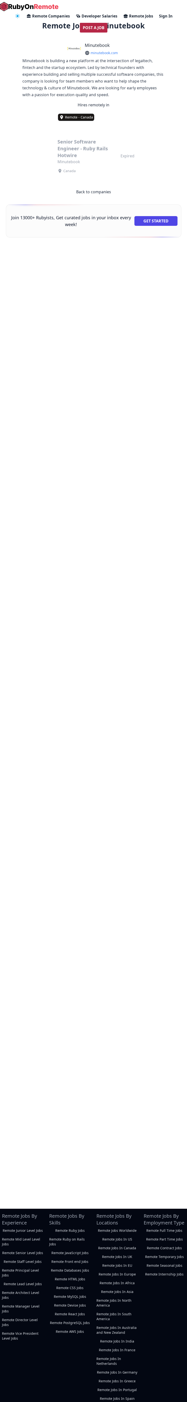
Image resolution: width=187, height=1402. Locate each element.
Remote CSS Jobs (70, 1287)
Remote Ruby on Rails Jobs (67, 1241)
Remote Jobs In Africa (117, 1283)
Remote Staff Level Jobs (23, 1261)
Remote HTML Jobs (70, 1279)
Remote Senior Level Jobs (22, 1252)
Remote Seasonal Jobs (164, 1265)
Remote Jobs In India (117, 1341)
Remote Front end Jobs (69, 1261)
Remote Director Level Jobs (20, 1322)
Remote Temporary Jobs (164, 1256)
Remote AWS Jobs (70, 1331)
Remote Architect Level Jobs (20, 1295)
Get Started (155, 221)
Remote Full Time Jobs (164, 1230)
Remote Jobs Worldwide (117, 1230)
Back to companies (93, 191)
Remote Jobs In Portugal (117, 1389)
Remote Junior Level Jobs (23, 1230)
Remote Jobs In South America (113, 1316)
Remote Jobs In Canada (117, 1248)
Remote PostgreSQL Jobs (70, 1322)
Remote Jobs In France (117, 1350)
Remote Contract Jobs (164, 1248)
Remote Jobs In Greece (117, 1381)
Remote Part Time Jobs (164, 1239)
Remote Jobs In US (117, 1239)
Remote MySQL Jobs (70, 1296)
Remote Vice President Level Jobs (20, 1336)
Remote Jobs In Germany (117, 1372)
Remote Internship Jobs (164, 1274)
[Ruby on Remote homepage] (29, 6)
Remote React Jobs (70, 1314)
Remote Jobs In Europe (117, 1274)
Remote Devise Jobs (70, 1305)
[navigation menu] (17, 16)
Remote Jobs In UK (117, 1256)
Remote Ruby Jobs (70, 1230)
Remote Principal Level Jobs (20, 1272)
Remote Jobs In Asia (117, 1291)
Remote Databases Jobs (70, 1270)
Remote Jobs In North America (113, 1303)
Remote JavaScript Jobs (70, 1252)
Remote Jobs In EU (117, 1265)
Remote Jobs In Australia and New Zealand (116, 1330)
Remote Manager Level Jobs (20, 1308)
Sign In (166, 16)
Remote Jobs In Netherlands (108, 1361)
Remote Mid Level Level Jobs (21, 1241)
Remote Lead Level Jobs (23, 1284)
